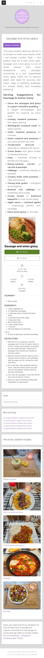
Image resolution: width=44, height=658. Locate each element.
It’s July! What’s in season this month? (17, 421)
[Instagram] (34, 3)
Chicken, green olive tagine (13, 545)
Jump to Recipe (12, 45)
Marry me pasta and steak (13, 512)
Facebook (14, 635)
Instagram (26, 635)
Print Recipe (23, 252)
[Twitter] (28, 3)
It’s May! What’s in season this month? (17, 426)
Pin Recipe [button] (23, 258)
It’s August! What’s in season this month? (18, 418)
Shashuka (6, 578)
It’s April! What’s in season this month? (17, 429)
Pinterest (7, 638)
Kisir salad (6, 611)
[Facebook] (25, 3)
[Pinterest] (31, 3)
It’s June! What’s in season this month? (17, 423)
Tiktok (20, 638)
